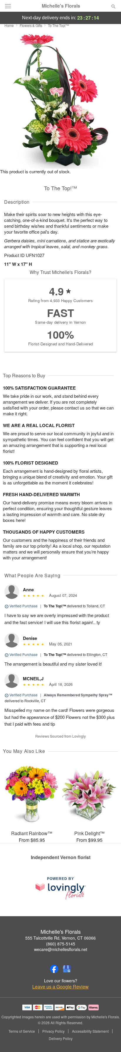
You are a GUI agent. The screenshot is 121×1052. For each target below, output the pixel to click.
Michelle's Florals (61, 6)
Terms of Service (22, 1031)
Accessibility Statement (90, 1031)
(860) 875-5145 (60, 944)
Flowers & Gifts (31, 25)
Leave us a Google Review (60, 987)
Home (9, 25)
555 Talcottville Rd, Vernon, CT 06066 (60, 938)
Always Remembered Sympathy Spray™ (78, 695)
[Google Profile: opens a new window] (67, 969)
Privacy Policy (53, 1031)
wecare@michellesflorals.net (60, 949)
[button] (108, 1039)
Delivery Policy (61, 1038)
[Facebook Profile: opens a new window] (54, 969)
